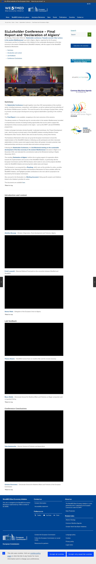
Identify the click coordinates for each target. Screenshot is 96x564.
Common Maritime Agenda (74, 523)
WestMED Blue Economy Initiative (15, 499)
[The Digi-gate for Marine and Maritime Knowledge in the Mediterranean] (81, 60)
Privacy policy (70, 541)
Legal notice (69, 545)
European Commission (11, 544)
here (23, 182)
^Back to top (9, 185)
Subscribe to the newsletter (81, 45)
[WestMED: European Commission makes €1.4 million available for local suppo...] (1, 282)
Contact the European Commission (45, 534)
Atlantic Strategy (70, 520)
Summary (10, 50)
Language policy (70, 534)
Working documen (32, 177)
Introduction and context (14, 53)
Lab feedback (11, 55)
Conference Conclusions (14, 58)
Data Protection (70, 511)
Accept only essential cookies (80, 554)
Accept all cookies (57, 554)
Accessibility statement (41, 506)
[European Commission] (16, 537)
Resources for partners (41, 543)
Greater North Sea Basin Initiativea (76, 526)
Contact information (40, 503)
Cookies (68, 538)
